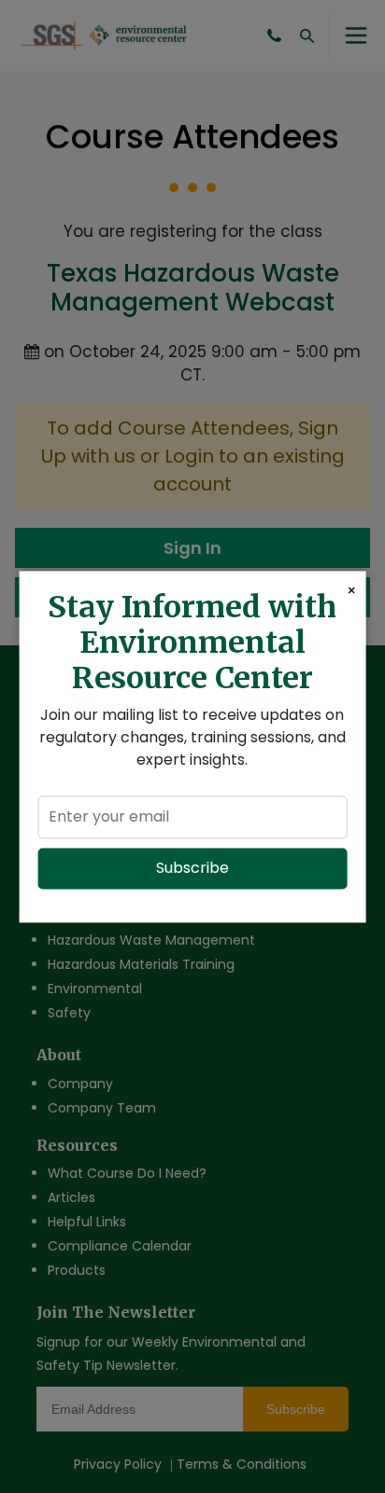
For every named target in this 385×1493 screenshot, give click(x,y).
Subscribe (192, 867)
